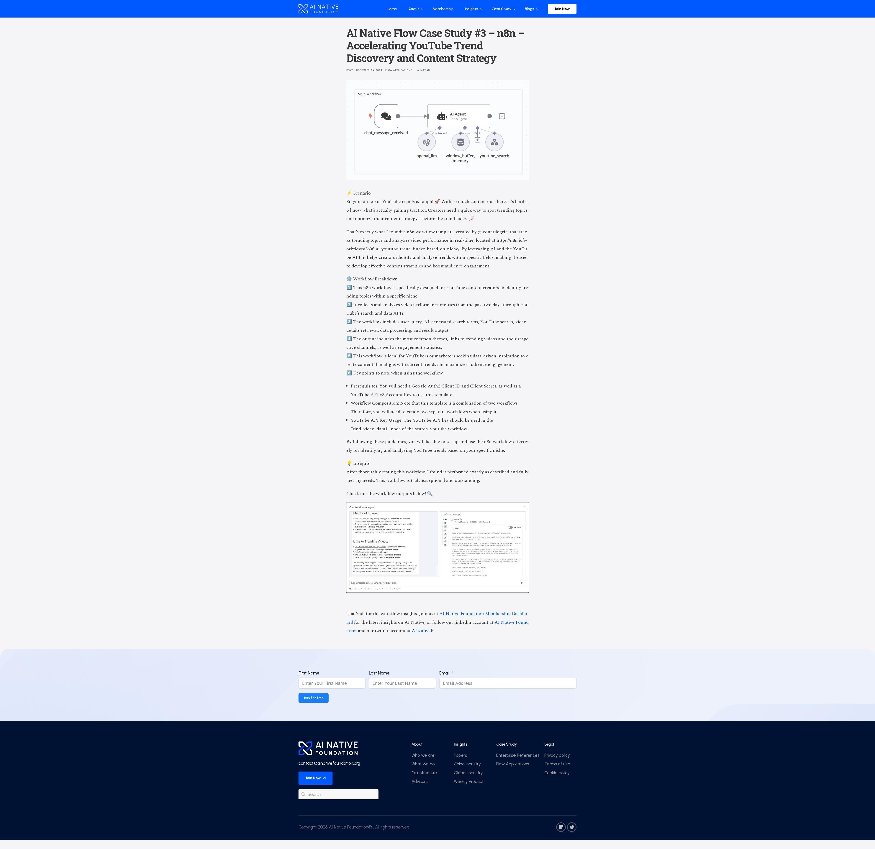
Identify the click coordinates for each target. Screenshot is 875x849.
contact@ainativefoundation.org (329, 763)
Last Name (379, 673)
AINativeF (422, 630)
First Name (309, 673)
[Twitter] (571, 827)
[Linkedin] (561, 827)
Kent (349, 70)
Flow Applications (398, 70)
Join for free (313, 698)
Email (444, 673)
